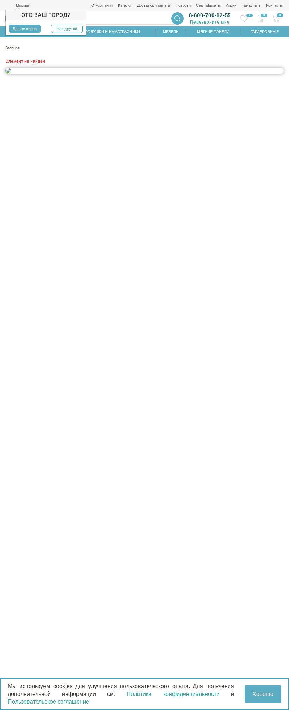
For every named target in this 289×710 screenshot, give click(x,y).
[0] (244, 18)
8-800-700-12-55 (210, 15)
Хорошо (262, 694)
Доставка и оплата (153, 5)
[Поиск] (177, 18)
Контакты (274, 5)
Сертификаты (208, 5)
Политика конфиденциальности (173, 694)
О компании (102, 5)
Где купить (251, 5)
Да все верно (25, 28)
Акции (231, 5)
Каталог (125, 5)
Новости (183, 5)
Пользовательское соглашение (48, 702)
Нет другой (66, 28)
